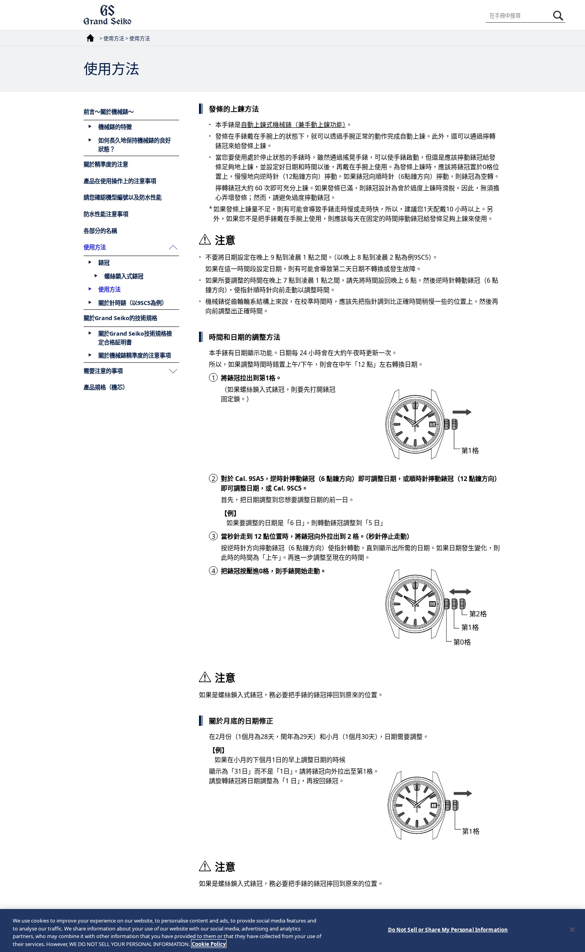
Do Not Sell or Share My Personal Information (448, 929)
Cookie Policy (209, 943)
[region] (292, 930)
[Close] (572, 929)
